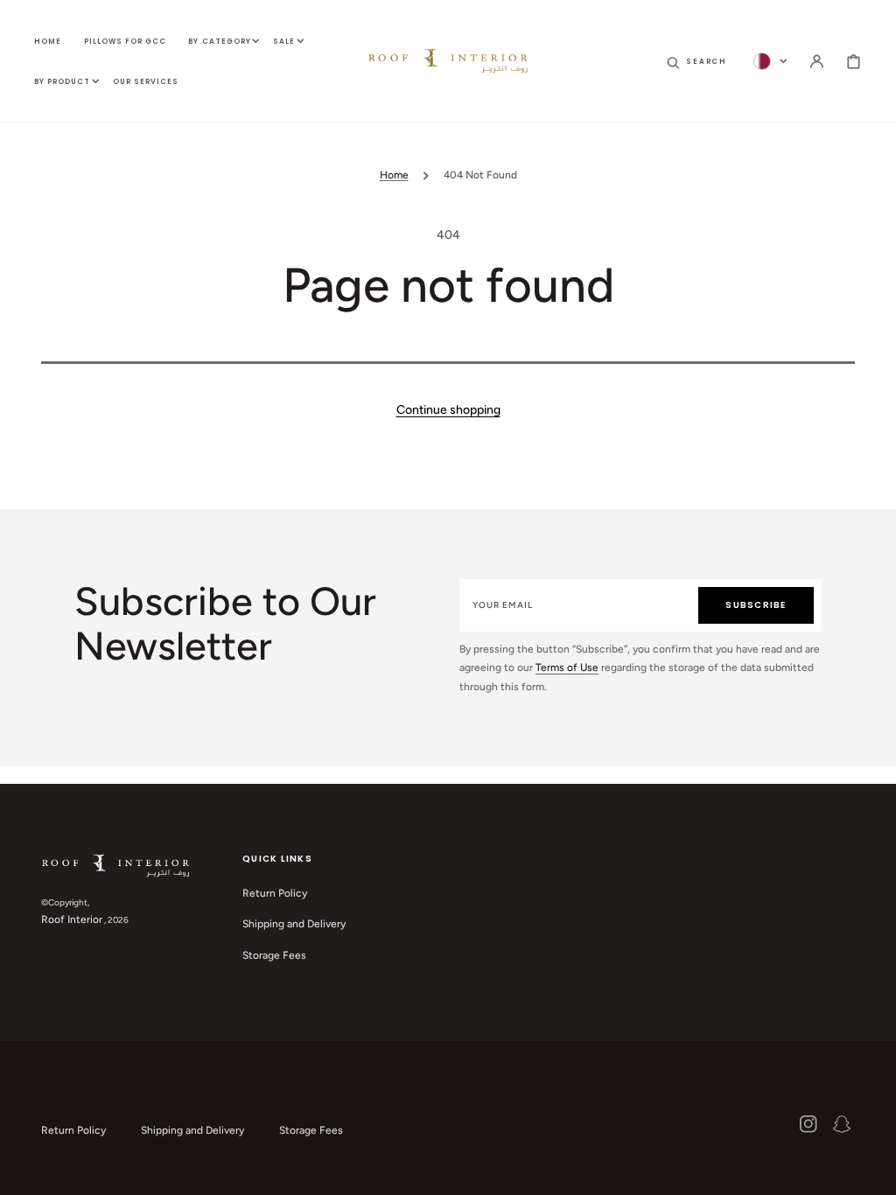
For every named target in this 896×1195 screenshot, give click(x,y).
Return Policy (274, 893)
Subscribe (755, 604)
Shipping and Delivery (294, 924)
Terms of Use (567, 667)
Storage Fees (274, 955)
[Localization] (770, 61)
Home (394, 175)
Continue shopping (448, 409)
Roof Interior (71, 919)
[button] (697, 61)
